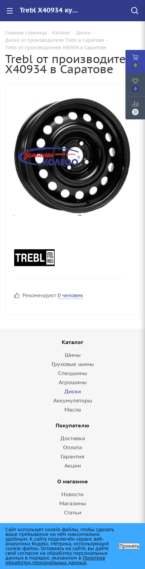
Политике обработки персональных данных (55, 560)
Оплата (72, 447)
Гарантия (72, 456)
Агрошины (73, 382)
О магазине (72, 481)
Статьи (72, 512)
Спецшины (72, 373)
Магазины (72, 503)
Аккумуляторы (72, 400)
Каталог (72, 342)
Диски (72, 391)
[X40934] (72, 156)
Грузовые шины (73, 364)
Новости (72, 494)
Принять (129, 546)
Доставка (72, 438)
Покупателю (72, 425)
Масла (72, 409)
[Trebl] (66, 257)
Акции (72, 465)
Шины (73, 354)
